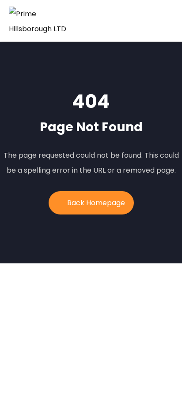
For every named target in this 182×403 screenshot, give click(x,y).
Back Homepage (96, 203)
